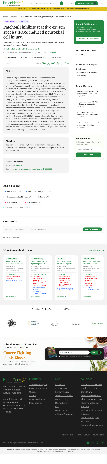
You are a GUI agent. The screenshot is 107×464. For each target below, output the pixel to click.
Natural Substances (91, 384)
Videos (32, 395)
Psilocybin (62, 274)
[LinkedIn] (97, 442)
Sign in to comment (92, 229)
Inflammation (63, 282)
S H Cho (26, 49)
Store (71, 3)
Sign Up (94, 352)
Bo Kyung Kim (17, 49)
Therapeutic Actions (91, 399)
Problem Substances (92, 425)
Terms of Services (64, 395)
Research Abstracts (39, 388)
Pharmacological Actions (90, 404)
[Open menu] (101, 3)
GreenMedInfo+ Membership (37, 401)
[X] (102, 442)
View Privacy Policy (85, 356)
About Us (60, 384)
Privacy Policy (62, 391)
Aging (61, 278)
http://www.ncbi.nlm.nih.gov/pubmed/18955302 (32, 169)
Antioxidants (37, 291)
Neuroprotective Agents (14, 280)
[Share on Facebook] (44, 63)
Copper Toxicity (89, 285)
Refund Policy (98, 435)
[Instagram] (88, 442)
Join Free (89, 3)
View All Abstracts (96, 250)
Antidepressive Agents (66, 288)
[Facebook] (92, 442)
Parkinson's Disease (65, 280)
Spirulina (43, 274)
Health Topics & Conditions (89, 390)
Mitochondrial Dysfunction (89, 283)
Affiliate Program (64, 414)
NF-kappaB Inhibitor (39, 293)
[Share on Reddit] (57, 63)
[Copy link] (62, 63)
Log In (79, 3)
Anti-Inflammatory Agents (39, 288)
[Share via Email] (67, 63)
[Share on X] (48, 63)
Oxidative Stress (38, 276)
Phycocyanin (89, 274)
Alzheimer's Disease (65, 276)
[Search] (61, 3)
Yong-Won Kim (35, 49)
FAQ (57, 406)
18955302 (19, 165)
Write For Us (61, 410)
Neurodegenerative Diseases (13, 277)
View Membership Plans (89, 39)
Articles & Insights (38, 384)
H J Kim (8, 49)
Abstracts (13, 17)
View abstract (10, 297)
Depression (66, 278)
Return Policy (61, 399)
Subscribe (88, 155)
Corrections (61, 402)
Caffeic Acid (11, 274)
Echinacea (36, 274)
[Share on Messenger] (53, 63)
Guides (32, 391)
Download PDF (39, 58)
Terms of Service (82, 435)
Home (5, 17)
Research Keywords (91, 395)
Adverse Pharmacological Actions (90, 418)
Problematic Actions (91, 410)
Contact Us (61, 388)
